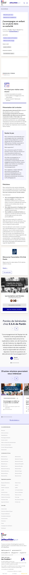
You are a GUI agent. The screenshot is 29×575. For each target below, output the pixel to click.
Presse (2, 523)
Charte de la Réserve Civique (6, 511)
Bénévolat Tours (4, 466)
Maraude (3, 430)
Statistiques (3, 528)
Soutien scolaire (4, 440)
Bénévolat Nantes (18, 473)
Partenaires (3, 521)
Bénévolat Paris (4, 456)
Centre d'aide (4, 509)
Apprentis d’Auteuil (5, 502)
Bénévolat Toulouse (19, 459)
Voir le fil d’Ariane (4, 8)
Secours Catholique (19, 492)
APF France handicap (5, 494)
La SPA (2, 490)
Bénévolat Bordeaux (5, 471)
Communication (4, 518)
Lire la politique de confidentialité (7, 569)
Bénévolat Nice (4, 475)
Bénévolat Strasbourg (5, 468)
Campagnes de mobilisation (6, 525)
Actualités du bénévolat (6, 516)
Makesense (3, 485)
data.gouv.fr (14, 552)
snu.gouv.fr (22, 552)
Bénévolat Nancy (4, 473)
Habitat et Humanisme (5, 497)
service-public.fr (5, 552)
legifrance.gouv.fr (5, 550)
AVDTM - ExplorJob (5, 487)
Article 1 (16, 485)
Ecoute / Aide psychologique (6, 447)
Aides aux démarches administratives (8, 442)
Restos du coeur (18, 494)
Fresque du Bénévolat (5, 513)
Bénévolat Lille (18, 456)
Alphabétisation (4, 435)
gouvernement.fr (16, 550)
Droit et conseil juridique (6, 445)
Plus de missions (14, 420)
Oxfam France (18, 482)
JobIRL (16, 487)
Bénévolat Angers (18, 471)
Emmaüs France (4, 492)
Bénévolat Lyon (4, 463)
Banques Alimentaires (5, 482)
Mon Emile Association (19, 499)
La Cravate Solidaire (19, 490)
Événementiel (3, 449)
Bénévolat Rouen (4, 459)
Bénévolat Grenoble (19, 461)
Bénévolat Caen (18, 475)
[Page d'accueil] (15, 3)
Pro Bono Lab (17, 502)
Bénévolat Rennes (4, 461)
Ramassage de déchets (5, 437)
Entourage (17, 497)
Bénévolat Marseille (19, 466)
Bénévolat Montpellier (19, 463)
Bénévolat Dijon (18, 468)
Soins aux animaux (4, 433)
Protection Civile (4, 499)
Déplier (4, 268)
